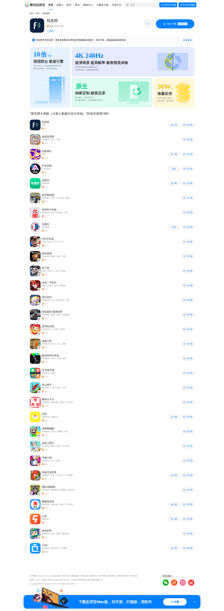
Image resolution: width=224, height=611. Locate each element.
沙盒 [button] (53, 533)
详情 (174, 169)
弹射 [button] (53, 358)
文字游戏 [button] (60, 198)
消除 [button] (64, 358)
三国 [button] (56, 271)
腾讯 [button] (58, 460)
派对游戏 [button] (60, 300)
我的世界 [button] (65, 533)
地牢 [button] (58, 314)
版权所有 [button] (93, 576)
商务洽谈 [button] (66, 576)
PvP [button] (53, 300)
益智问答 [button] (54, 402)
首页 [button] (31, 13)
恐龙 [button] (53, 475)
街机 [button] (56, 329)
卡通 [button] (66, 212)
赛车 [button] (58, 387)
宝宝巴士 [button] (60, 475)
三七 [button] (58, 344)
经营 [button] (53, 198)
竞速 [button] (53, 387)
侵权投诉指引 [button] (122, 576)
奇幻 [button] (56, 242)
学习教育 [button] (69, 402)
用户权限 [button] (102, 576)
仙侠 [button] (56, 285)
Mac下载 (177, 24)
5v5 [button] (61, 242)
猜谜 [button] (53, 373)
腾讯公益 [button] (84, 576)
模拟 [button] (67, 198)
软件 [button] (38, 13)
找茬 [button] (58, 139)
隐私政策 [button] (111, 576)
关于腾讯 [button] (33, 576)
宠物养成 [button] (54, 490)
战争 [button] (58, 446)
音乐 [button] (53, 460)
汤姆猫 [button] (59, 431)
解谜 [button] (53, 256)
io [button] (52, 329)
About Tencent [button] (45, 576)
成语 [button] (62, 402)
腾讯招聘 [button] (75, 576)
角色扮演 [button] (45, 533)
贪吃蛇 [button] (59, 212)
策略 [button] (44, 242)
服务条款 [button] (56, 576)
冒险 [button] (58, 256)
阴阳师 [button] (63, 285)
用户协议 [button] (133, 576)
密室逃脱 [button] (65, 314)
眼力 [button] (53, 139)
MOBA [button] (50, 242)
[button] (35, 5)
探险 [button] (58, 533)
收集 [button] (53, 314)
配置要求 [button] (187, 40)
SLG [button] (53, 344)
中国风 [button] (63, 271)
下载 (175, 125)
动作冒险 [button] (45, 387)
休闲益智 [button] (45, 139)
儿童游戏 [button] (71, 490)
